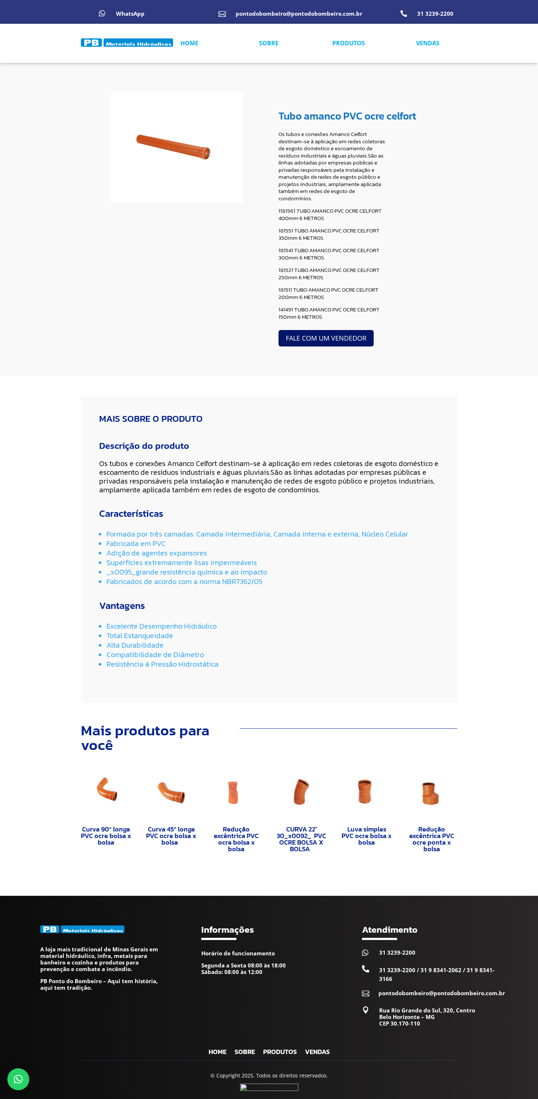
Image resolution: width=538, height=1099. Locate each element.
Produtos (280, 1053)
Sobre (245, 1053)
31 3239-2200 (435, 13)
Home (218, 1053)
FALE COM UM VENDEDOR (326, 338)
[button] (18, 1079)
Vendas (317, 1053)
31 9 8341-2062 (441, 970)
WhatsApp (130, 13)
